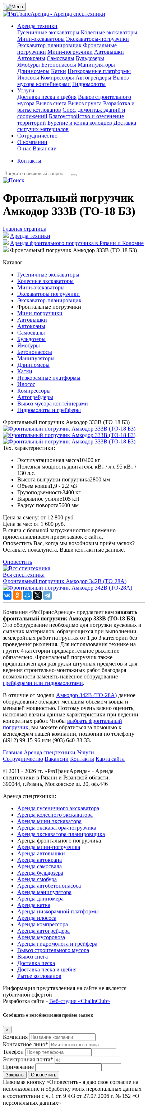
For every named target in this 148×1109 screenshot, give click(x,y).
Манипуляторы (96, 65)
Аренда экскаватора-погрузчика (56, 828)
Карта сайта (110, 759)
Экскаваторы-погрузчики (97, 39)
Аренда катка (33, 905)
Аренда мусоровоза (41, 937)
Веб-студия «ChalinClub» (79, 1001)
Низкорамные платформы (99, 71)
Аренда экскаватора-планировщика (61, 834)
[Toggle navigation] (14, 7)
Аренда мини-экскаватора (49, 821)
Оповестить (17, 562)
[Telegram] (47, 595)
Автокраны (31, 58)
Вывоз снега (32, 957)
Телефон (13, 1052)
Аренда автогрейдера (43, 931)
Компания (15, 1037)
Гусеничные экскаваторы (48, 32)
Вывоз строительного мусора (53, 950)
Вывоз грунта (85, 103)
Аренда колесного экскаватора (55, 815)
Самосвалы (60, 58)
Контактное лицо (25, 1044)
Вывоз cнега (51, 103)
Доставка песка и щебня (47, 97)
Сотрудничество (37, 136)
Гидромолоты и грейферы (49, 410)
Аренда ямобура (37, 879)
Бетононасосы (58, 65)
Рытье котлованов (39, 976)
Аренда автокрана (39, 860)
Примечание (18, 1067)
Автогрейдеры (93, 78)
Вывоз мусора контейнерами (52, 403)
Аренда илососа (36, 918)
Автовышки (109, 52)
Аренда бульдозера (40, 873)
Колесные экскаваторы (109, 32)
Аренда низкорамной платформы (58, 911)
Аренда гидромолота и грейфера (57, 944)
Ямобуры (28, 65)
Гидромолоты (89, 84)
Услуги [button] (25, 90)
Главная (12, 752)
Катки (58, 71)
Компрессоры (57, 78)
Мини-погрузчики (70, 52)
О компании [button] (32, 142)
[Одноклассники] (17, 595)
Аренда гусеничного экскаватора (58, 808)
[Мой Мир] (27, 595)
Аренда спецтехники (49, 752)
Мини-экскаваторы (41, 39)
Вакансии (45, 148)
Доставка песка (36, 963)
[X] (37, 595)
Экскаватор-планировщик (49, 45)
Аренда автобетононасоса (49, 886)
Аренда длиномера (40, 899)
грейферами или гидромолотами (43, 683)
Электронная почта (28, 1059)
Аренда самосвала (39, 866)
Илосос (26, 384)
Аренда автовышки (41, 853)
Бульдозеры (90, 58)
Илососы (28, 78)
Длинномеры (33, 71)
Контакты (29, 161)
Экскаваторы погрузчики (48, 294)
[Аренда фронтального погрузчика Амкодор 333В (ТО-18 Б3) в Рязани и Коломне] (69, 429)
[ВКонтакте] (7, 595)
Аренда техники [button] (37, 26)
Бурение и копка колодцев (79, 123)
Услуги (85, 752)
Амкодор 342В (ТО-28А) (86, 695)
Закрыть (15, 1074)
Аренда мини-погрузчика (48, 847)
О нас (24, 148)
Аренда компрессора (42, 924)
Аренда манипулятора (44, 892)
